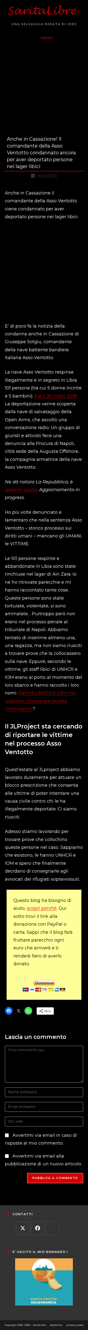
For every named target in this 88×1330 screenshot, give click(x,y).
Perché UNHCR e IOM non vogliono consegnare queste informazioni (40, 701)
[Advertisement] (44, 271)
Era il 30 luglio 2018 (55, 396)
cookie (80, 1325)
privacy (70, 1325)
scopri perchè (42, 908)
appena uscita (21, 489)
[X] (22, 1228)
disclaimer (56, 1325)
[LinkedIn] (52, 1228)
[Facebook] (37, 1228)
